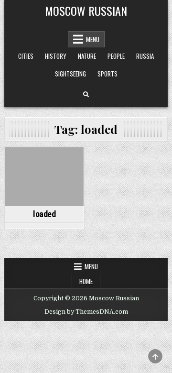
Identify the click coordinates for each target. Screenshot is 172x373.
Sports (107, 73)
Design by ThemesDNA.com (86, 311)
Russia (145, 56)
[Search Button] (86, 94)
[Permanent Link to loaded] (44, 176)
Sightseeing (70, 73)
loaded (44, 214)
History (55, 56)
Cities (25, 56)
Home (86, 281)
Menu (92, 39)
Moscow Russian (86, 10)
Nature (87, 56)
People (116, 56)
